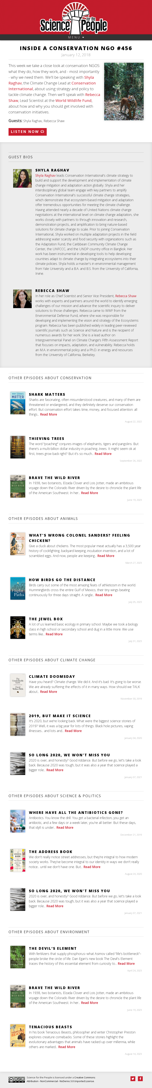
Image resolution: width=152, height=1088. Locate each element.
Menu (75, 37)
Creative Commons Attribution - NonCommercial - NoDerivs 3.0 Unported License (61, 1079)
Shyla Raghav (45, 175)
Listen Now (26, 131)
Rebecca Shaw (125, 296)
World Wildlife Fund (73, 100)
